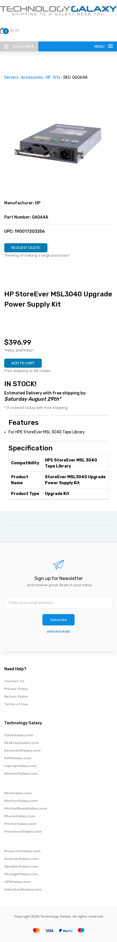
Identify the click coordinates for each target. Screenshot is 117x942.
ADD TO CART (23, 363)
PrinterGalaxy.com (20, 824)
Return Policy (16, 696)
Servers (11, 77)
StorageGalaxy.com (21, 874)
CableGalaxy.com (18, 735)
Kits (56, 77)
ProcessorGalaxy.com (22, 831)
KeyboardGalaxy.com (22, 750)
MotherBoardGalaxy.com (25, 808)
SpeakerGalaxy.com (21, 866)
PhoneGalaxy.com (19, 816)
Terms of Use (16, 704)
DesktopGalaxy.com (21, 743)
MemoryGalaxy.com (20, 773)
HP (48, 77)
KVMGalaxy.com (17, 758)
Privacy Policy (16, 689)
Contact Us (14, 681)
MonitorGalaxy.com (20, 801)
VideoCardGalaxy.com (22, 889)
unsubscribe (58, 631)
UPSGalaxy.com (17, 882)
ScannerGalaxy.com (21, 859)
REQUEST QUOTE (25, 248)
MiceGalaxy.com (18, 793)
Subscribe (58, 620)
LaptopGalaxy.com (20, 766)
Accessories (32, 77)
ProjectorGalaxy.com (22, 851)
